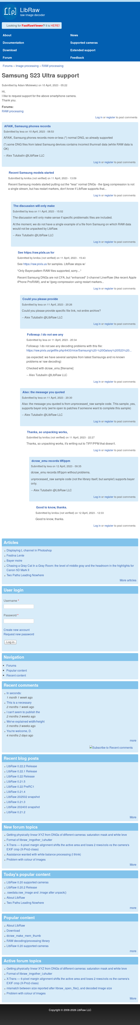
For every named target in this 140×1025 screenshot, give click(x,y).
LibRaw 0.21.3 (16, 802)
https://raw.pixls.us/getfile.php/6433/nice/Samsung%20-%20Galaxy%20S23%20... (79, 350)
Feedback (77, 57)
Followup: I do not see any (45, 334)
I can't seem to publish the (23, 712)
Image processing (27, 66)
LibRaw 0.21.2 (16, 812)
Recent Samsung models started (31, 172)
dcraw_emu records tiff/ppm (51, 461)
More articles (128, 580)
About (7, 35)
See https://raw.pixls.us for (36, 252)
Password (11, 615)
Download (10, 50)
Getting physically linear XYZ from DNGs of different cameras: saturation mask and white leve (67, 835)
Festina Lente (15, 555)
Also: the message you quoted (43, 392)
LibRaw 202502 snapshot (23, 797)
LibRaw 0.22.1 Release (22, 771)
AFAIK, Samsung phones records (27, 126)
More (133, 817)
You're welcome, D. (19, 731)
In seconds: (14, 693)
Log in (98, 117)
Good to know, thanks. (51, 507)
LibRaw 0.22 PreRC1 (20, 786)
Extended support (82, 50)
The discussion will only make (34, 206)
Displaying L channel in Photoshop (29, 550)
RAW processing (52, 66)
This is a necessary (19, 702)
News (74, 35)
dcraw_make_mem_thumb (24, 935)
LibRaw (30, 9)
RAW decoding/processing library (28, 941)
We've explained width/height (25, 721)
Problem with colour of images (26, 859)
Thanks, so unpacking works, (47, 432)
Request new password (19, 634)
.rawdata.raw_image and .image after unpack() (36, 892)
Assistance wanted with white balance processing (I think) (44, 854)
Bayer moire (14, 560)
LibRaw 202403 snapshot (23, 807)
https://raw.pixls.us (35, 264)
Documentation (13, 42)
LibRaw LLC (84, 1010)
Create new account (17, 630)
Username (11, 600)
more (133, 740)
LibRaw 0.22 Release (21, 776)
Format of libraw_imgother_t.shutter (29, 840)
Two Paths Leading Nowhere (25, 575)
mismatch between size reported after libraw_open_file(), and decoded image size (59, 988)
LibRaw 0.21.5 (16, 781)
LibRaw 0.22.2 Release (22, 766)
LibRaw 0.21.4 (16, 791)
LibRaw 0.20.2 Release (22, 887)
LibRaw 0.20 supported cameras (27, 882)
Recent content (16, 675)
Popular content (16, 670)
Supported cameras (84, 42)
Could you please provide (40, 299)
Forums (8, 66)
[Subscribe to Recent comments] (70, 747)
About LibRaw (16, 897)
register (110, 117)
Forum (7, 57)
